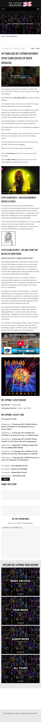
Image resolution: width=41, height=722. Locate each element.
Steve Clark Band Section (19, 466)
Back (6, 479)
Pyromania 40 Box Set (8, 408)
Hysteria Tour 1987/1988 (19, 469)
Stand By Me (5, 405)
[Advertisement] (24, 40)
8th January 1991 (19, 98)
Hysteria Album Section (19, 472)
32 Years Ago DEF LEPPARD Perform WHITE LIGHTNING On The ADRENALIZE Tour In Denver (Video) (19, 426)
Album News (11, 159)
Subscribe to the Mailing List (12, 527)
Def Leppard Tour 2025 (8, 419)
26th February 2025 (19, 476)
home (3, 36)
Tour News (10, 153)
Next (38, 48)
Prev (32, 48)
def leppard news (11, 36)
